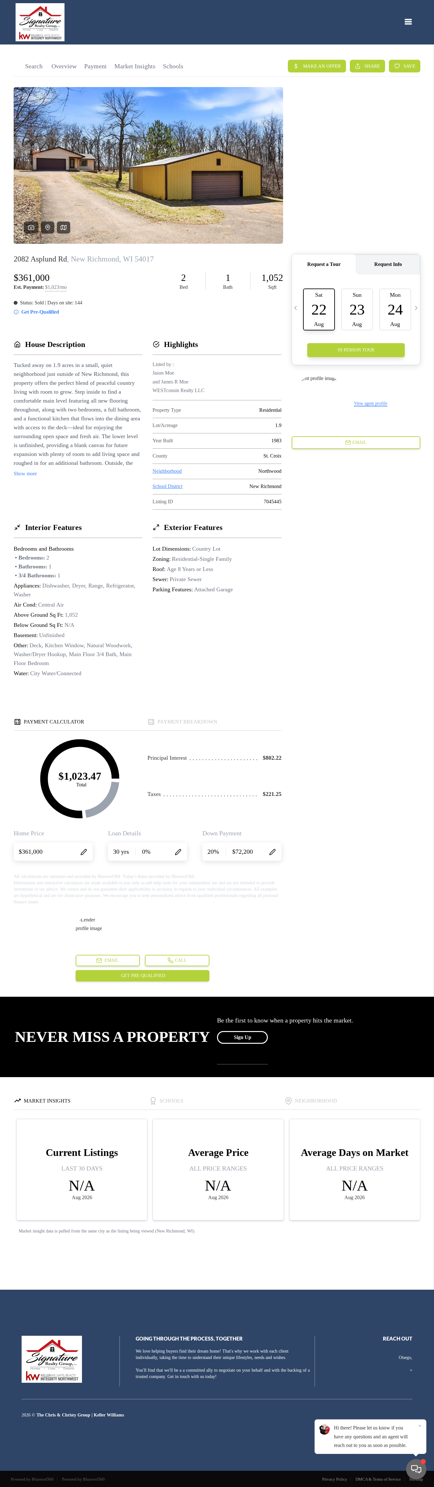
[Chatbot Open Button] (416, 1469)
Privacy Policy (334, 1479)
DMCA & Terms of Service (378, 1479)
